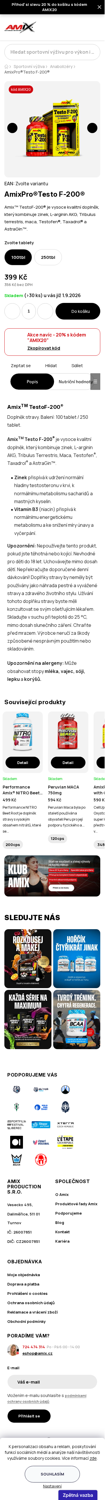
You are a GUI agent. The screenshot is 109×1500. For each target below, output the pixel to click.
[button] (12, 128)
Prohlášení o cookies (27, 1293)
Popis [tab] (32, 381)
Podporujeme (68, 1213)
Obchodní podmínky (26, 1321)
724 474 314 (33, 1346)
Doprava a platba (23, 1284)
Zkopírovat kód (43, 348)
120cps (57, 838)
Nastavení (52, 1486)
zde (93, 1458)
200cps (13, 844)
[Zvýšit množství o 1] (45, 311)
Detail (22, 762)
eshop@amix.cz (37, 1353)
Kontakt (62, 1231)
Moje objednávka (23, 1274)
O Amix (62, 1194)
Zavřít (37, 372)
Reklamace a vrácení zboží (32, 1312)
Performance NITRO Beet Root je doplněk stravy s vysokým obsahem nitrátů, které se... (22, 819)
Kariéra (62, 1241)
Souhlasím (52, 1474)
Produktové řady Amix (76, 1203)
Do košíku (81, 311)
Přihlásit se (29, 1416)
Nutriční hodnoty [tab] (76, 381)
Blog (59, 1222)
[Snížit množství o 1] (12, 311)
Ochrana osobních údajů (31, 1302)
